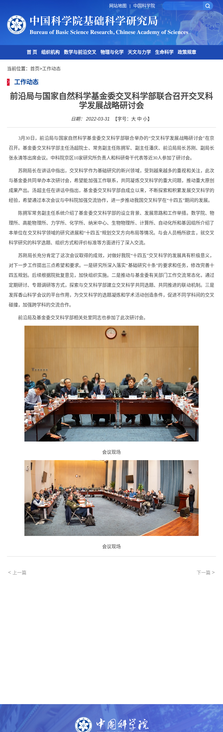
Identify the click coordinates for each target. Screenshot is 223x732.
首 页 (32, 52)
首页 (34, 68)
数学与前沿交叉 (80, 52)
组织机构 (50, 52)
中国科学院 (144, 5)
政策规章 (187, 52)
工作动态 (51, 68)
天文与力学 (139, 52)
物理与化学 (112, 52)
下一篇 (206, 572)
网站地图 (119, 5)
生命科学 (164, 52)
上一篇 (17, 572)
